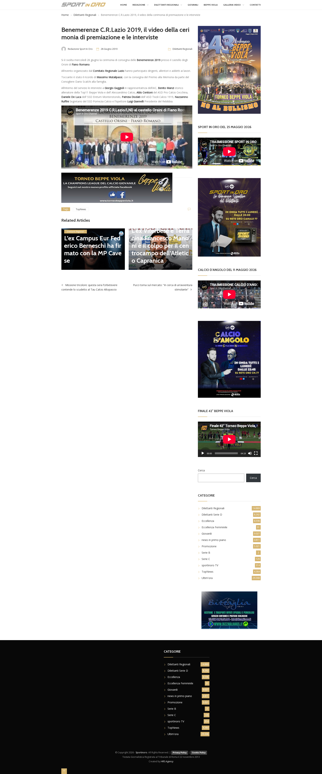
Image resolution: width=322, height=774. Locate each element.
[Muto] (250, 453)
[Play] (203, 453)
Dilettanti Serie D (212, 514)
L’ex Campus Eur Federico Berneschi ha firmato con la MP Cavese (92, 249)
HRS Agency (167, 761)
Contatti (255, 4)
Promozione (209, 546)
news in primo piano (214, 540)
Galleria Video (232, 4)
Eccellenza (208, 521)
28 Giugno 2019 (109, 49)
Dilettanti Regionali (166, 4)
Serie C (206, 559)
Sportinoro (141, 752)
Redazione (138, 4)
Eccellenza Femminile (214, 527)
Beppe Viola (211, 4)
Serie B (206, 552)
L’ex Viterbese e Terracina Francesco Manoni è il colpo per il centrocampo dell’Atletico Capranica (160, 245)
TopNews (81, 209)
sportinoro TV (210, 565)
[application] (229, 439)
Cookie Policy (199, 752)
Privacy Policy (180, 752)
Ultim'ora (207, 578)
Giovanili (193, 4)
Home (123, 4)
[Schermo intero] (256, 453)
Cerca (201, 470)
